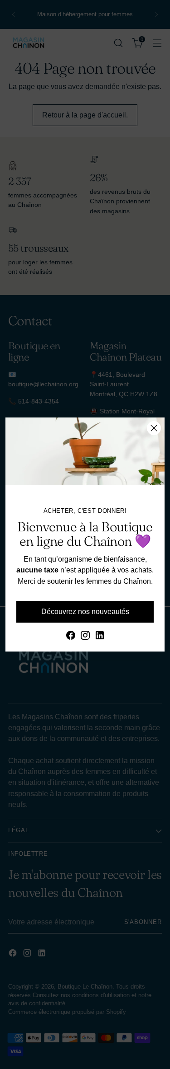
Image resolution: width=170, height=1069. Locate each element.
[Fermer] (154, 428)
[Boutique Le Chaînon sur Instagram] (85, 636)
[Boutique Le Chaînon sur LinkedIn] (99, 636)
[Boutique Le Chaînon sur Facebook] (70, 636)
